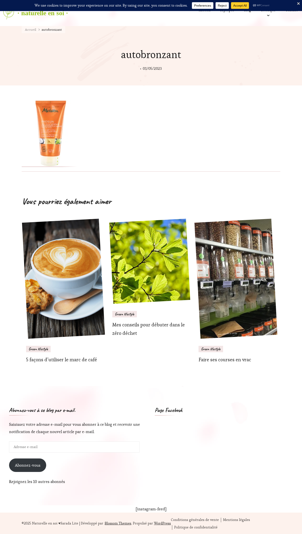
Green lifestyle (38, 349)
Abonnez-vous (27, 465)
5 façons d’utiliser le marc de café (61, 360)
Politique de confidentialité (196, 527)
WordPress (162, 523)
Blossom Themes (118, 523)
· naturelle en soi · (42, 13)
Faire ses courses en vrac (225, 360)
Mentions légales (236, 520)
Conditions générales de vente (195, 520)
